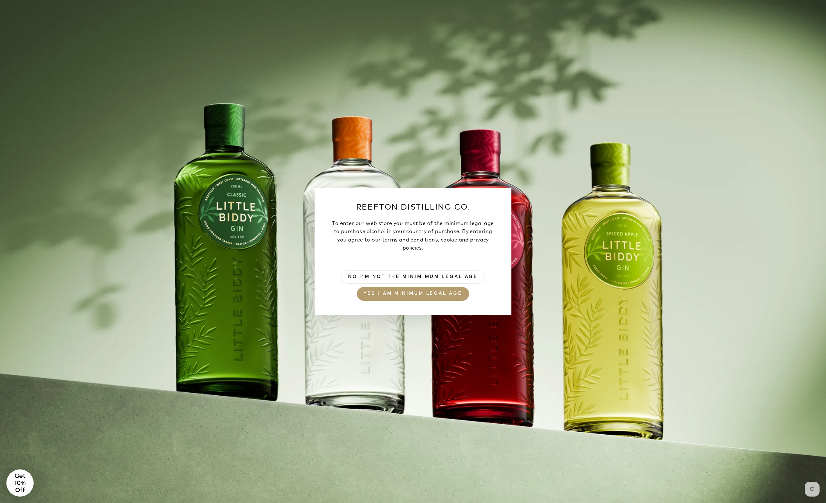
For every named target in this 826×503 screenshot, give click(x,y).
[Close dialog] (530, 174)
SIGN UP (455, 313)
